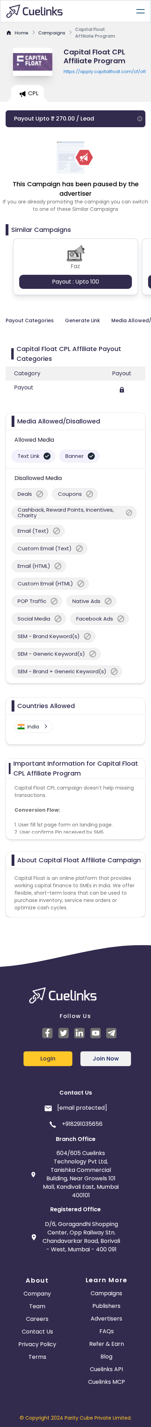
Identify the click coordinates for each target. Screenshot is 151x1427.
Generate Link (82, 320)
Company (37, 1294)
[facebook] (48, 1033)
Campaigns (106, 1293)
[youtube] (96, 1033)
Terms (37, 1357)
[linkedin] (80, 1033)
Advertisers (106, 1319)
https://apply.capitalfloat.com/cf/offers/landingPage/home (104, 71)
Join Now (106, 1059)
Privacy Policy (37, 1344)
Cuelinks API (106, 1369)
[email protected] (82, 1108)
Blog (106, 1357)
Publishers (106, 1306)
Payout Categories (30, 320)
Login (47, 1059)
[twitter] (65, 1033)
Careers (37, 1319)
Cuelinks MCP (106, 1382)
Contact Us (37, 1332)
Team (37, 1306)
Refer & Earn (106, 1344)
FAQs (106, 1331)
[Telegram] (112, 1033)
